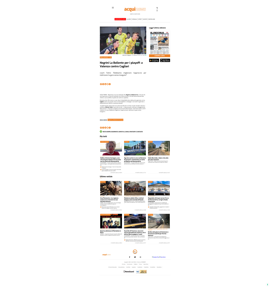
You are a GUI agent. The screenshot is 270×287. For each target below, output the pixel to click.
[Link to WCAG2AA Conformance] (141, 272)
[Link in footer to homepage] (135, 252)
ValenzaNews (159, 267)
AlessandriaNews (121, 267)
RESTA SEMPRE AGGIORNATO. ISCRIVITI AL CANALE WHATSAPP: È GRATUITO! (123, 131)
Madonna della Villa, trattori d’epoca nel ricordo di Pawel (134, 198)
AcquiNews (134, 267)
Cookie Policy (145, 264)
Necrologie (151, 19)
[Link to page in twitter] (103, 84)
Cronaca (134, 19)
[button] (157, 8)
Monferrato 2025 (120, 19)
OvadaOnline (146, 267)
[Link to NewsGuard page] (129, 272)
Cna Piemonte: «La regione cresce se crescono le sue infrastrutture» (109, 199)
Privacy (140, 264)
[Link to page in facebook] (101, 84)
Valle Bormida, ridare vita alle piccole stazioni (158, 158)
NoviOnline (128, 267)
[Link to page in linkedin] (105, 84)
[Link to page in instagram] (140, 257)
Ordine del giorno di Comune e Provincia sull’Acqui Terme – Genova (158, 233)
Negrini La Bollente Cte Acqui (115, 120)
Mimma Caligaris (126, 55)
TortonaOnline (152, 267)
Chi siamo (124, 264)
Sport (140, 19)
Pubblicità (136, 264)
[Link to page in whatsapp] (107, 84)
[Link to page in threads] (110, 84)
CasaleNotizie (140, 267)
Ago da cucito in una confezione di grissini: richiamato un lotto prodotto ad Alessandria (135, 159)
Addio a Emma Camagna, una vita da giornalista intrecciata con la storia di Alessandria (110, 159)
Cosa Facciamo (129, 264)
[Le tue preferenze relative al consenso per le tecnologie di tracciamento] (267, 284)
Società (145, 19)
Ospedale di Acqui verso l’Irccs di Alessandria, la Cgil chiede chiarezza (158, 199)
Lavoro (128, 19)
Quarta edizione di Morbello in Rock (110, 231)
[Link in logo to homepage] (135, 10)
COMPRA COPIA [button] (159, 56)
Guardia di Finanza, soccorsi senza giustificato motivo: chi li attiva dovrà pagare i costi (135, 232)
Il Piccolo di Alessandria (112, 267)
